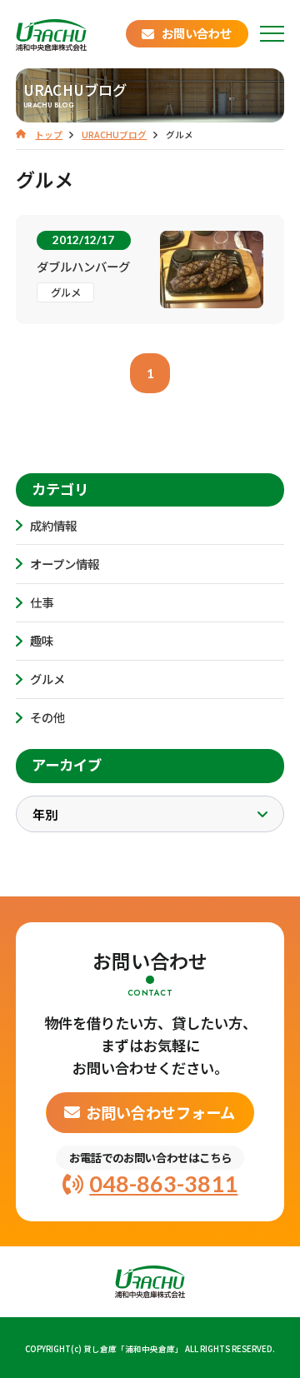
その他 (47, 717)
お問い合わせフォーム (160, 1112)
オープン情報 (64, 563)
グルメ (47, 678)
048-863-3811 (163, 1183)
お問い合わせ (197, 33)
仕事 (41, 602)
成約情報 (53, 525)
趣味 (41, 640)
